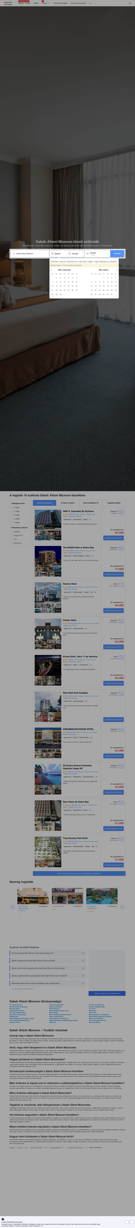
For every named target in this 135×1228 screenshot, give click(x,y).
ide (42, 1226)
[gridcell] (57, 277)
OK (129, 1222)
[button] (51, 270)
